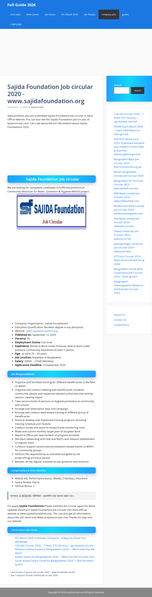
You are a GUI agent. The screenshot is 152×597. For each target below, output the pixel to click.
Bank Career (32, 14)
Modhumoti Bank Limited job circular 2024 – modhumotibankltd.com (129, 209)
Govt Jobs (15, 14)
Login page (16, 24)
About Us (119, 314)
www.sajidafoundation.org (42, 331)
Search (118, 85)
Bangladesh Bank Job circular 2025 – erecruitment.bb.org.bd (127, 163)
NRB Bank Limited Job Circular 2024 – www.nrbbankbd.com (127, 197)
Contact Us (120, 319)
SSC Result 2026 (69, 14)
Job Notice (50, 14)
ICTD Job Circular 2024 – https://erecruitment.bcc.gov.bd (129, 260)
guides (125, 14)
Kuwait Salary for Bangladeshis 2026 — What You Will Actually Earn (55, 556)
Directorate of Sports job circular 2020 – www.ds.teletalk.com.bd (43, 572)
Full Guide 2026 (21, 4)
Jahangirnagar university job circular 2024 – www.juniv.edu (128, 247)
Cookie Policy (121, 325)
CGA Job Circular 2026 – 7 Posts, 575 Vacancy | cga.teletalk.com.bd (54, 545)
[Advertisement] (76, 51)
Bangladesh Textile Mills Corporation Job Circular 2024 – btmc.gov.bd (128, 272)
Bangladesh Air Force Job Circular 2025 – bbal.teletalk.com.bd (128, 184)
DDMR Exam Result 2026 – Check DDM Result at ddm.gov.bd (128, 130)
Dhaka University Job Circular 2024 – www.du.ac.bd (126, 234)
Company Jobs (109, 14)
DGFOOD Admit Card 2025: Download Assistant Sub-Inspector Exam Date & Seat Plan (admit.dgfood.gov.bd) (129, 146)
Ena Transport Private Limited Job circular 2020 (34, 575)
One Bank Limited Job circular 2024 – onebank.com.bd (126, 222)
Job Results (90, 14)
